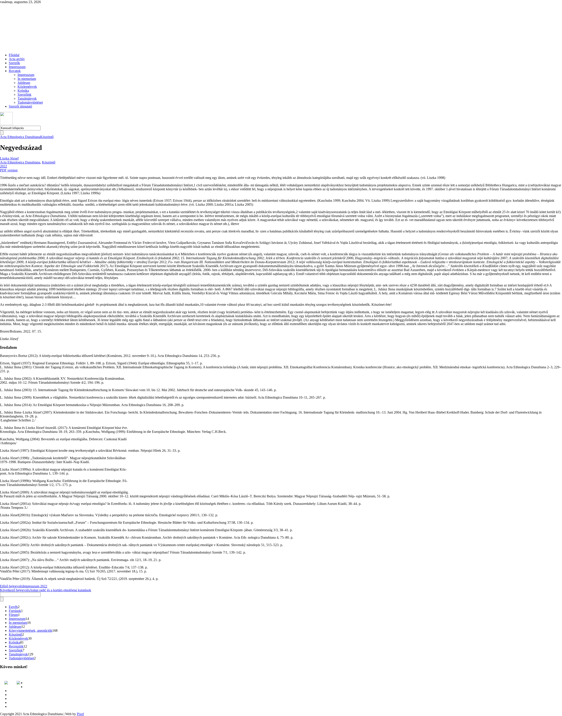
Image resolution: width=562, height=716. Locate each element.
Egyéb (13, 607)
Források (15, 611)
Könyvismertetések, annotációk (30, 630)
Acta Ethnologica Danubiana (20, 137)
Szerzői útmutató (20, 106)
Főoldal (14, 55)
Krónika (23, 90)
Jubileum (24, 83)
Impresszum (17, 67)
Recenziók (16, 646)
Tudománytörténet (30, 102)
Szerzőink (24, 94)
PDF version (9, 170)
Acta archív (17, 59)
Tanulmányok (27, 98)
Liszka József (9, 158)
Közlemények (27, 86)
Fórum (13, 615)
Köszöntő (47, 137)
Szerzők (14, 63)
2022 (3, 166)
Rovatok (15, 71)
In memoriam (27, 79)
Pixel (80, 714)
